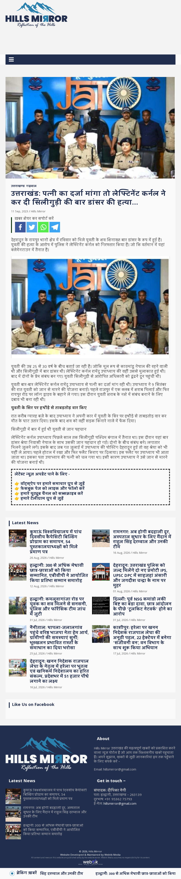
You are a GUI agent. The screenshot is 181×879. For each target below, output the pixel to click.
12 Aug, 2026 (38, 586)
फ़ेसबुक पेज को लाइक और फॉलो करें (53, 489)
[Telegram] (54, 227)
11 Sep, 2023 (19, 211)
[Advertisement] (86, 39)
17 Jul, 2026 (120, 653)
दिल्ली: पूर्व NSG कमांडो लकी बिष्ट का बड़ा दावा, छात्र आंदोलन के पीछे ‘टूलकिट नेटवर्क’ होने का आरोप (142, 607)
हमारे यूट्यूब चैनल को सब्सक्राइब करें (52, 494)
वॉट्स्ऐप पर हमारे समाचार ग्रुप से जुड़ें (53, 484)
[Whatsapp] (43, 227)
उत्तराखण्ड (18, 187)
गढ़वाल (31, 187)
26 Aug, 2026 (38, 558)
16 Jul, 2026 (37, 687)
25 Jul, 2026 (37, 653)
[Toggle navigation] (11, 59)
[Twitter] (31, 227)
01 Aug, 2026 (121, 591)
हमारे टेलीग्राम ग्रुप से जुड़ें (42, 499)
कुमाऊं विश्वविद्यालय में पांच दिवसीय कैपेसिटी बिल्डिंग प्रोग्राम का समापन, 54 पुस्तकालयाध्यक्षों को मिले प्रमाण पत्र (56, 542)
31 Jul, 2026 (37, 620)
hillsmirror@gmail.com (120, 804)
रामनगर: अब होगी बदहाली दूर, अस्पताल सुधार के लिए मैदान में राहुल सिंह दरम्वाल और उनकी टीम (142, 540)
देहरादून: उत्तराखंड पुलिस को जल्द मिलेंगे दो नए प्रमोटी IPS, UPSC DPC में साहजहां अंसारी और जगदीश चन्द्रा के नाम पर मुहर (140, 576)
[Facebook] (20, 227)
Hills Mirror (38, 211)
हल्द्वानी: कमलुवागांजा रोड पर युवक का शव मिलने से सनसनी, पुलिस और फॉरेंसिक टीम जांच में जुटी (58, 607)
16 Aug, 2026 (121, 553)
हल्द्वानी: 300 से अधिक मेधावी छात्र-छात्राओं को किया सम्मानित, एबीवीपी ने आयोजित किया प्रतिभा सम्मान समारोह (59, 573)
